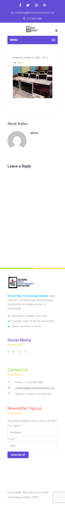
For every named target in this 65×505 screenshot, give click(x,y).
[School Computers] (32, 29)
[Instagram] (36, 5)
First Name (14, 425)
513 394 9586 (34, 18)
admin (20, 62)
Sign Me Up (18, 454)
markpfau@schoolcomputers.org (34, 12)
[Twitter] (28, 5)
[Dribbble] (44, 5)
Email (11, 439)
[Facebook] (20, 5)
